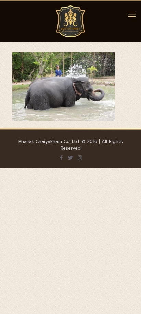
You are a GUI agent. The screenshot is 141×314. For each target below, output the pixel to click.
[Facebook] (61, 158)
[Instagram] (80, 158)
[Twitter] (70, 158)
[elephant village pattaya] (70, 21)
